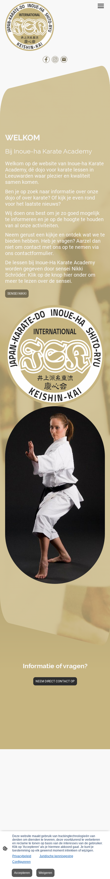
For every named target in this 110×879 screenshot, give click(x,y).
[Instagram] (55, 59)
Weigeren (45, 873)
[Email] (64, 59)
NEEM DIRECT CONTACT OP (55, 681)
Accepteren (22, 873)
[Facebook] (46, 59)
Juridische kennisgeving (56, 856)
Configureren (21, 862)
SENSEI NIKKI (16, 293)
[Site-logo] (29, 26)
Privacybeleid (21, 856)
